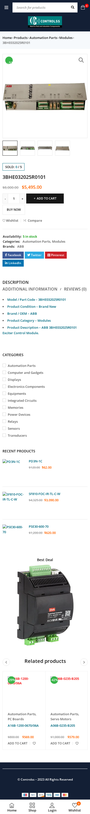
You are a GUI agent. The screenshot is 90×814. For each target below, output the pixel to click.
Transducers (17, 435)
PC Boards (16, 719)
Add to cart (46, 198)
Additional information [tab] (30, 289)
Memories (15, 407)
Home (7, 37)
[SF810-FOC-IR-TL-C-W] (13, 503)
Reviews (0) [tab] (75, 289)
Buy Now (14, 209)
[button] (81, 60)
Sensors (14, 428)
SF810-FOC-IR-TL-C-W (44, 494)
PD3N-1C (35, 461)
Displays (14, 379)
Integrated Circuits (22, 400)
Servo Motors (60, 719)
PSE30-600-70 (38, 526)
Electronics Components (26, 386)
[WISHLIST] (34, 743)
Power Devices (19, 414)
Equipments (17, 393)
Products (21, 37)
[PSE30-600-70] (13, 535)
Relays (13, 421)
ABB (20, 246)
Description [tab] (15, 282)
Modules (65, 37)
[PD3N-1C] (13, 470)
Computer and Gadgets (25, 372)
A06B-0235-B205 (62, 725)
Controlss (27, 779)
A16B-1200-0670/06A (23, 725)
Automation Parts (43, 37)
